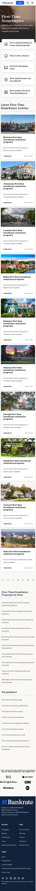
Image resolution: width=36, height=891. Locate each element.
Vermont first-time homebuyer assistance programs (14, 507)
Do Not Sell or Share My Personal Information (16, 868)
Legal (3, 857)
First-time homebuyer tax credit (13, 735)
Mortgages (5, 829)
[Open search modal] (28, 3)
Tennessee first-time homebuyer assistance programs (14, 186)
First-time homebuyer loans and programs (21, 44)
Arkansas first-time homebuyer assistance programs (14, 370)
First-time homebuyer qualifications (15, 706)
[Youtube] (19, 878)
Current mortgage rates (19, 67)
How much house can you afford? (20, 79)
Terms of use (6, 872)
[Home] (8, 3)
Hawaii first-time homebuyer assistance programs (17, 462)
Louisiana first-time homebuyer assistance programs (14, 232)
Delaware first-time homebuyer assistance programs (14, 323)
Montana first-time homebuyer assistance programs (14, 139)
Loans (3, 841)
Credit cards (6, 837)
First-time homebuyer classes (13, 729)
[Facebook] (3, 878)
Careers (21, 837)
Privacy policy (6, 861)
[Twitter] (7, 878)
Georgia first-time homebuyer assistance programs (14, 416)
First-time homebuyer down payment (15, 741)
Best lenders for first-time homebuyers (20, 91)
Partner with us (24, 845)
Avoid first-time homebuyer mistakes (15, 723)
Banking (4, 833)
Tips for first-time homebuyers (13, 717)
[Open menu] (32, 3)
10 (28, 580)
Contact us (22, 841)
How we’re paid (24, 829)
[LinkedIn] (15, 878)
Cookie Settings (7, 864)
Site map (22, 833)
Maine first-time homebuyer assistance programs (17, 278)
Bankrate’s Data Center (9, 845)
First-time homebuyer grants (12, 711)
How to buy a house (19, 56)
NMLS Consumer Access (10, 810)
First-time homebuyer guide (12, 700)
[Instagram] (11, 878)
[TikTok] (23, 878)
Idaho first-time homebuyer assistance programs (16, 552)
